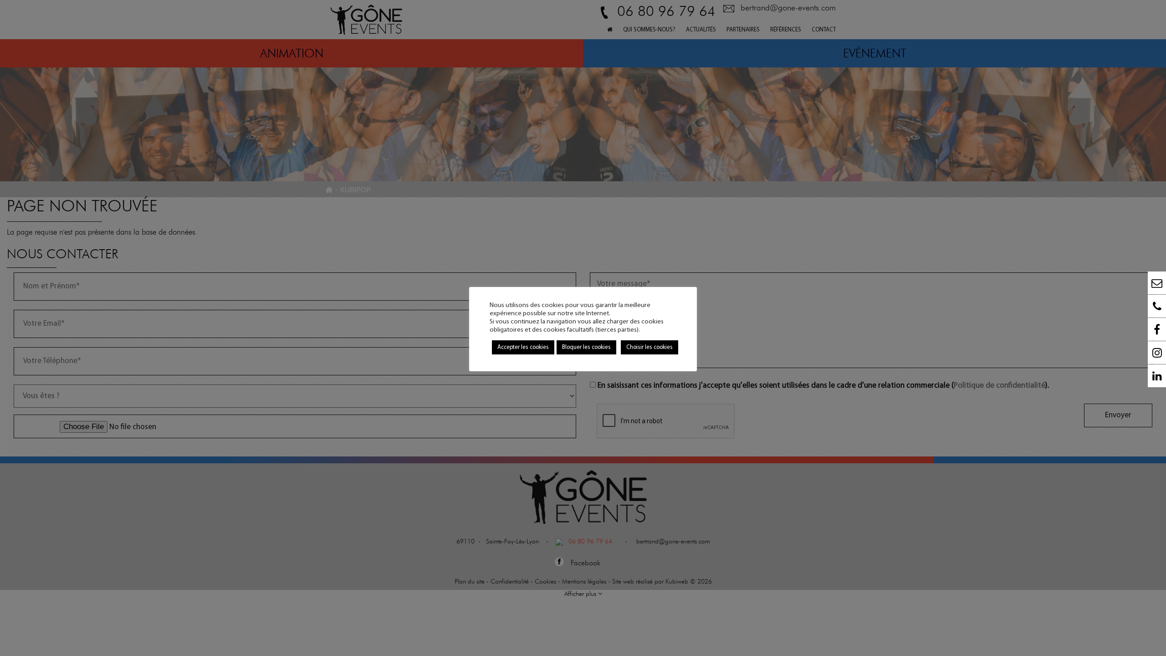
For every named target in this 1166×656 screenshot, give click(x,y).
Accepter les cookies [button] (523, 347)
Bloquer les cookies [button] (586, 347)
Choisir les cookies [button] (649, 347)
